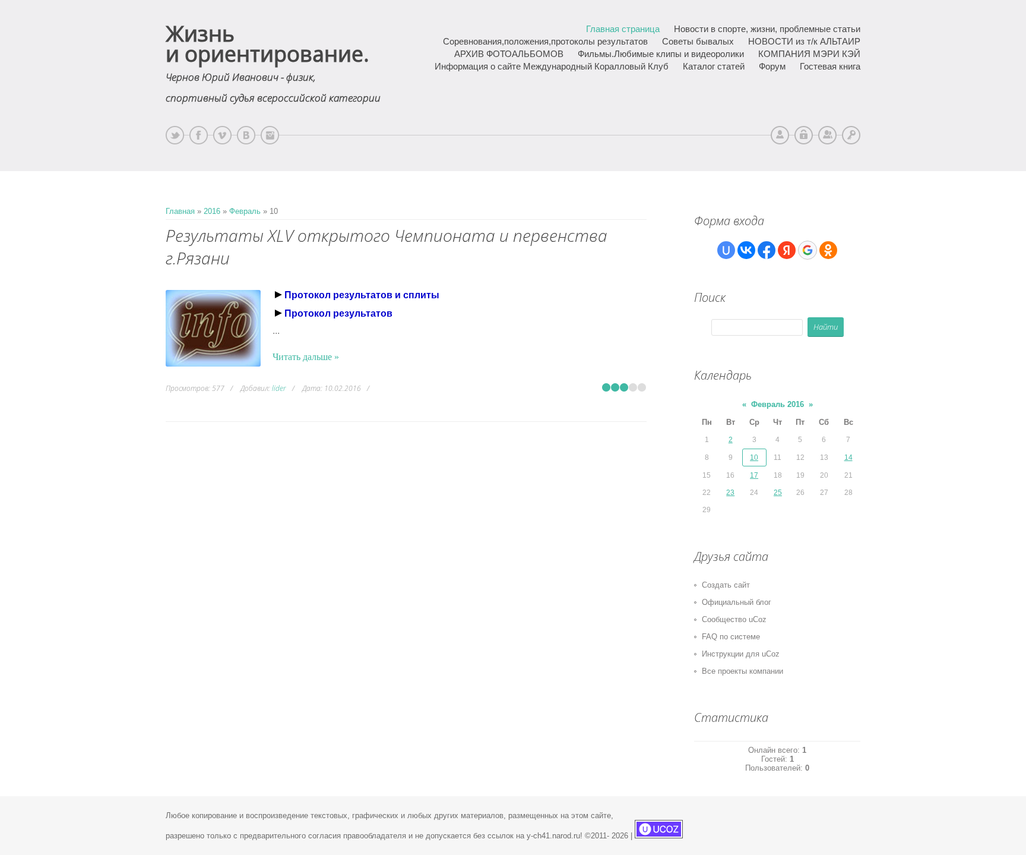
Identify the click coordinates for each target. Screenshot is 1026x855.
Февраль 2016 (777, 404)
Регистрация (827, 135)
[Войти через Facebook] (766, 250)
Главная (180, 211)
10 (754, 457)
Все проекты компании (742, 671)
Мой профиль (780, 135)
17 (754, 475)
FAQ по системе (731, 636)
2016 (212, 211)
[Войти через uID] (726, 250)
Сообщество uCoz (734, 619)
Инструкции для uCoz (741, 653)
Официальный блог (736, 602)
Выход (803, 135)
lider (279, 388)
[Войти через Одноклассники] (828, 250)
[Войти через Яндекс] (787, 250)
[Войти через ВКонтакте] (746, 250)
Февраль (245, 211)
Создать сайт (726, 584)
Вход (851, 135)
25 (778, 492)
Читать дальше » (306, 357)
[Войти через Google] (807, 250)
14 (848, 457)
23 (730, 492)
